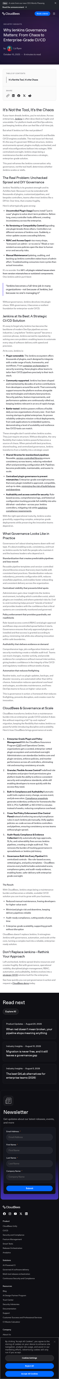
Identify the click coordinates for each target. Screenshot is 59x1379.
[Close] (55, 1342)
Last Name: (12, 1158)
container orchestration (34, 365)
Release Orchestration (12, 1248)
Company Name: (14, 1171)
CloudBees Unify (10, 1226)
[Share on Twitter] (24, 95)
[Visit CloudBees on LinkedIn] (26, 1213)
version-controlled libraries (29, 458)
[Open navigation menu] (54, 13)
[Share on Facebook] (18, 95)
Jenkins (18, 119)
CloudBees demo (20, 983)
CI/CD (5, 1230)
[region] (29, 1358)
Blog (5, 1291)
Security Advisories (11, 1304)
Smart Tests (8, 1244)
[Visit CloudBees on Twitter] (21, 1213)
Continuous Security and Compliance (19, 1278)
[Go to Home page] (11, 13)
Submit (29, 1188)
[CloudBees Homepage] (11, 1207)
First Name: (12, 1145)
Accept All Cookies (29, 1374)
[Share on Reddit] (29, 95)
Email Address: (13, 1131)
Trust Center (8, 1300)
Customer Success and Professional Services (22, 1317)
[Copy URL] (7, 95)
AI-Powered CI (9, 1265)
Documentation (9, 1309)
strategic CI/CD (10, 975)
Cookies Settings (29, 1358)
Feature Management (12, 1239)
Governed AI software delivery (16, 1269)
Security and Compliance (13, 1235)
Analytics (7, 1252)
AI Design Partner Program (14, 1295)
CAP (19, 745)
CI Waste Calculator (11, 1322)
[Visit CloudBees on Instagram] (10, 1213)
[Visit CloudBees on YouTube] (15, 1213)
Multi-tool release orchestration (16, 1274)
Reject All (29, 1366)
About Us (7, 1334)
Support (6, 1313)
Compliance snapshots (36, 798)
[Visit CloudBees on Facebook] (4, 1213)
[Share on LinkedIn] (13, 95)
